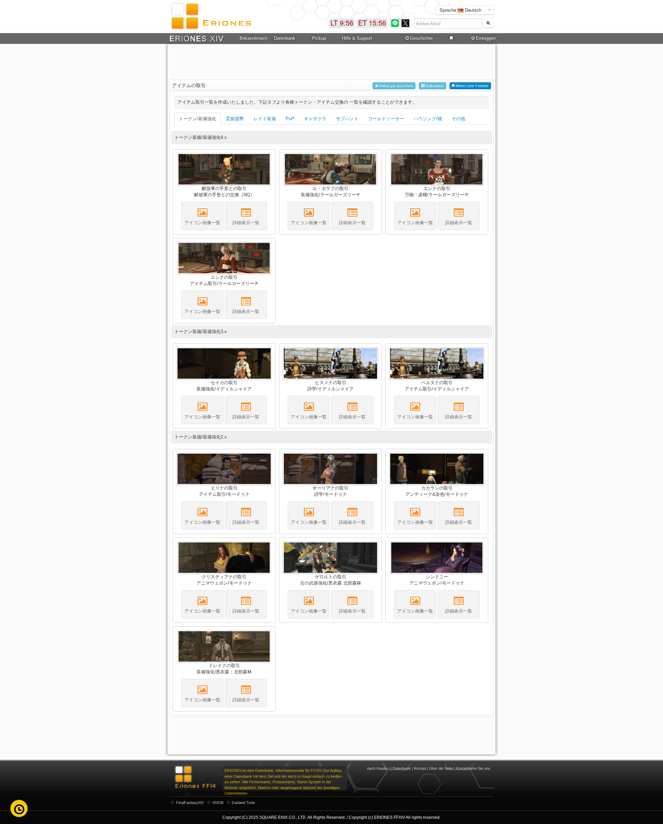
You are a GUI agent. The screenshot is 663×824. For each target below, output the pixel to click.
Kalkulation (434, 86)
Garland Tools (243, 803)
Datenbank (402, 768)
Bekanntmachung (253, 38)
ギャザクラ (315, 118)
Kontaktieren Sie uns (473, 768)
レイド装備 (264, 118)
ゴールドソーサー (386, 118)
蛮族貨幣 (235, 118)
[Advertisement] (331, 62)
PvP (290, 118)
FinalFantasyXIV (190, 803)
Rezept (420, 768)
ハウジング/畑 (428, 118)
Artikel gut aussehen (395, 86)
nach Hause (377, 768)
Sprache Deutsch (460, 10)
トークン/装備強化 (197, 118)
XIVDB (217, 803)
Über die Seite (441, 768)
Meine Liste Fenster (471, 86)
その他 (458, 118)
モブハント (347, 118)
